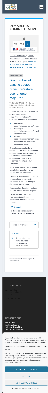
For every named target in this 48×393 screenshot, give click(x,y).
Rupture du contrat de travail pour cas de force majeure (24, 240)
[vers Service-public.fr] (24, 49)
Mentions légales (33, 388)
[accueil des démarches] (24, 38)
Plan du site (10, 323)
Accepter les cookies (26, 369)
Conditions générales (14, 329)
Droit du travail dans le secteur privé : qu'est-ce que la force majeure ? (23, 64)
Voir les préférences (26, 383)
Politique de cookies (19, 388)
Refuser (26, 376)
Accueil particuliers (18, 56)
